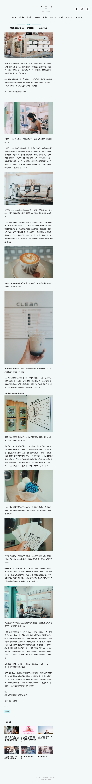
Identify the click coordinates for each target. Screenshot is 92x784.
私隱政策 (48, 779)
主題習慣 (13, 17)
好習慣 (29, 17)
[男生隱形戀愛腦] (45, 750)
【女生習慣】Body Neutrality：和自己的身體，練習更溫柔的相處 (11, 738)
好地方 (45, 17)
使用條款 (43, 779)
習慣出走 (69, 17)
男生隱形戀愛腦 (42, 756)
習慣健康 (21, 17)
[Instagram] (82, 9)
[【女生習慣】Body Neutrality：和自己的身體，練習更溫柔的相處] (11, 730)
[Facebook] (76, 9)
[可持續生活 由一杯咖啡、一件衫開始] (28, 45)
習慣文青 (53, 17)
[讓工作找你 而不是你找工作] (28, 750)
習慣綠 (61, 17)
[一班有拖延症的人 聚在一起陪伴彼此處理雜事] (11, 750)
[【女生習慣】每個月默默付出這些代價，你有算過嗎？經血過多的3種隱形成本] (28, 730)
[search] (87, 9)
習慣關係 (37, 17)
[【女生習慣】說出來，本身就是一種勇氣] (45, 730)
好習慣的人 (78, 17)
